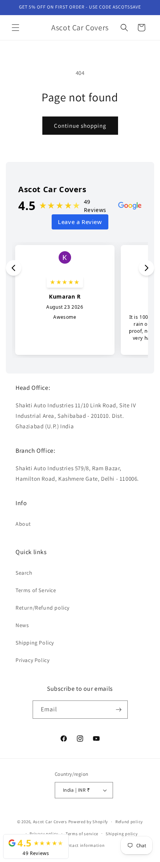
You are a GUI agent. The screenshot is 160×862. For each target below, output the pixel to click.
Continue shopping (80, 125)
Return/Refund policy (43, 607)
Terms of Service (36, 590)
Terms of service (82, 833)
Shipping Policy (35, 642)
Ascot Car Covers (50, 821)
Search (24, 572)
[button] (15, 27)
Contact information (83, 845)
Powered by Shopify (88, 821)
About (23, 523)
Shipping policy (122, 833)
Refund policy (129, 821)
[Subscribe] (118, 709)
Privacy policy (44, 833)
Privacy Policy (32, 660)
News (22, 625)
